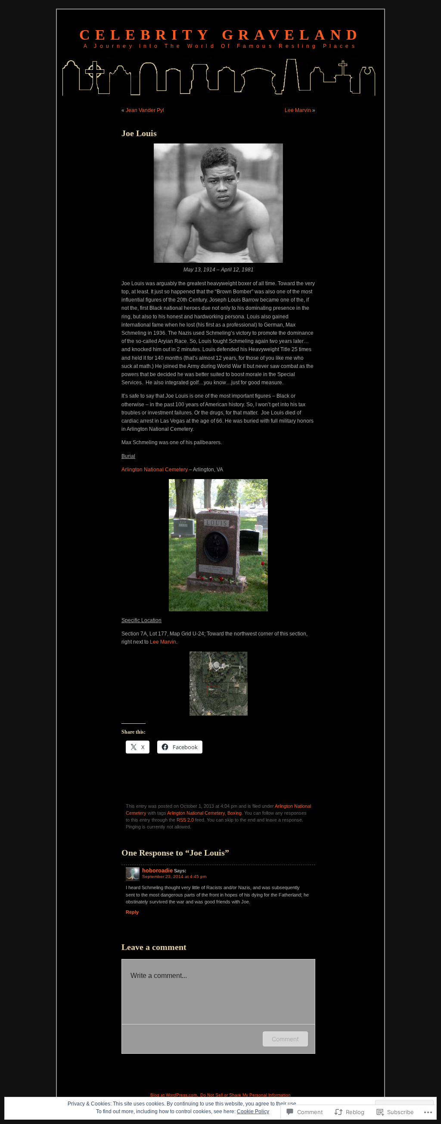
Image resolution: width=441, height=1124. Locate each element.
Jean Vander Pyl (145, 110)
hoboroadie (157, 870)
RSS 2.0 (185, 819)
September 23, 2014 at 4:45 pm (174, 876)
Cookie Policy (253, 1111)
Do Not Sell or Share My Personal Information (245, 1095)
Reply (132, 912)
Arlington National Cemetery (154, 470)
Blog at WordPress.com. (174, 1095)
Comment (285, 1039)
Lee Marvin (298, 110)
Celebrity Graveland (220, 35)
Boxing (234, 813)
